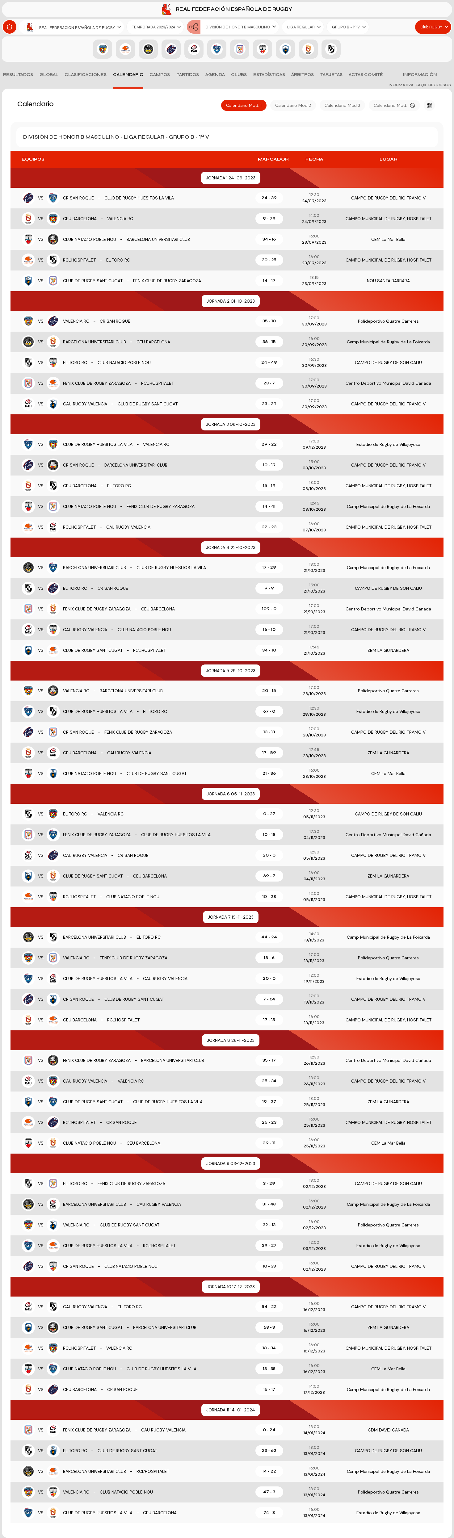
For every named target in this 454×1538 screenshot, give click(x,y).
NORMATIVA (401, 85)
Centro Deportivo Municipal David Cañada (388, 383)
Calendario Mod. (390, 105)
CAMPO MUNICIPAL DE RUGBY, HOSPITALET (388, 218)
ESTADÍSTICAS (269, 74)
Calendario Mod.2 (293, 105)
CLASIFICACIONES (86, 74)
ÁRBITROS (302, 74)
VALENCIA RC (120, 218)
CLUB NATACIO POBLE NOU (89, 239)
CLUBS (239, 74)
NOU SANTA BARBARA (388, 280)
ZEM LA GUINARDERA (389, 650)
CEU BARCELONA (80, 218)
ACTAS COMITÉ (366, 74)
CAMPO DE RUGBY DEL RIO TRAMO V (388, 198)
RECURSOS (439, 85)
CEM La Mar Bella (388, 239)
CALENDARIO (128, 74)
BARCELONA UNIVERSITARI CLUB (158, 239)
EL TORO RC (118, 260)
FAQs (421, 85)
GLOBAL (49, 74)
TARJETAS (331, 74)
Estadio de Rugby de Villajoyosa (388, 444)
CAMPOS (159, 74)
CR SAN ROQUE (78, 198)
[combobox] (71, 27)
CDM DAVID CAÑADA (388, 1430)
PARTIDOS (187, 74)
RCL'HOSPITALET (79, 260)
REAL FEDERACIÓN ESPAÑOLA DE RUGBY (233, 9)
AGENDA (215, 74)
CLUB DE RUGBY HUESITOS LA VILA (139, 198)
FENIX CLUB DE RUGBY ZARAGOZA (167, 280)
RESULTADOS (18, 74)
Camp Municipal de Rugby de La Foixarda (388, 342)
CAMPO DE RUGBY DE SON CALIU (388, 362)
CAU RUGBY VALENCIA (85, 404)
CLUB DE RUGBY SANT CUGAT (93, 280)
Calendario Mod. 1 (244, 105)
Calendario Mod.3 (342, 105)
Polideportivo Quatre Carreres (388, 321)
